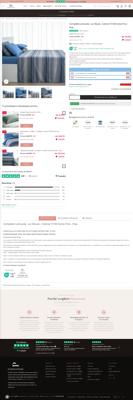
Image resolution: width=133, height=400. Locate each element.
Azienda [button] (90, 363)
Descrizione (48, 218)
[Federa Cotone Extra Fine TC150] (10, 119)
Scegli (27, 126)
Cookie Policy (81, 397)
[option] (34, 120)
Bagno (39, 6)
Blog (89, 376)
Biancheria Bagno (50, 371)
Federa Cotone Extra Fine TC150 (30, 112)
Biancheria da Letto (10, 18)
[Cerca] (95, 6)
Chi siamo (90, 366)
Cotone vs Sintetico (74, 378)
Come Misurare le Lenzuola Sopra (102, 73)
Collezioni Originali (75, 6)
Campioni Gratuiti (50, 376)
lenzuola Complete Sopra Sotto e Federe (18, 285)
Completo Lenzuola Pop (42, 285)
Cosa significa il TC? (74, 371)
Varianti (88, 218)
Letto (26, 6)
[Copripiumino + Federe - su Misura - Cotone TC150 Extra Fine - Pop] (10, 138)
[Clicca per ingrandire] (6, 81)
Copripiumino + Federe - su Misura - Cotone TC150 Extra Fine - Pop (40, 132)
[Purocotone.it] (11, 6)
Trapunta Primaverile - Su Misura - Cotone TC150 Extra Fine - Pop (41, 150)
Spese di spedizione (114, 371)
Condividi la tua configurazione (121, 89)
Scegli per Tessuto (61, 6)
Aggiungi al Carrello (106, 97)
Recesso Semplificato (94, 374)
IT (115, 396)
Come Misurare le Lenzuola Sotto (102, 77)
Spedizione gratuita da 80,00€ (17, 1)
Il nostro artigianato (93, 369)
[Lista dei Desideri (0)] (126, 6)
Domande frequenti (69, 218)
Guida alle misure (73, 366)
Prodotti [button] (48, 363)
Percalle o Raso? (73, 369)
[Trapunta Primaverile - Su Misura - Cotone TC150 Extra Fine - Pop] (10, 158)
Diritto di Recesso (105, 397)
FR (119, 396)
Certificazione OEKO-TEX (95, 371)
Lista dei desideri (78, 109)
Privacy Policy (72, 397)
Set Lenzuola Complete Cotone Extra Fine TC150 (56, 18)
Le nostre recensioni (72, 381)
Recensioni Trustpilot (94, 379)
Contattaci (112, 366)
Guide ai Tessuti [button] (72, 363)
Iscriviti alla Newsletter (116, 1)
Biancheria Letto (50, 366)
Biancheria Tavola (50, 369)
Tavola (32, 6)
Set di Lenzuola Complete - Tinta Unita (35, 18)
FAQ (110, 369)
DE (123, 396)
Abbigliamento (48, 6)
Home (2, 18)
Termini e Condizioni (92, 397)
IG (110, 378)
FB (114, 378)
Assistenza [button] (113, 363)
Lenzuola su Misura (20, 18)
